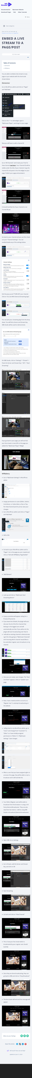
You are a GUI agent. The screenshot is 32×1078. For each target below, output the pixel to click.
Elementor (7, 65)
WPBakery (7, 68)
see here (12, 165)
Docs (7, 31)
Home (3, 31)
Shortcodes (13, 31)
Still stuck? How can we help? (17, 1050)
